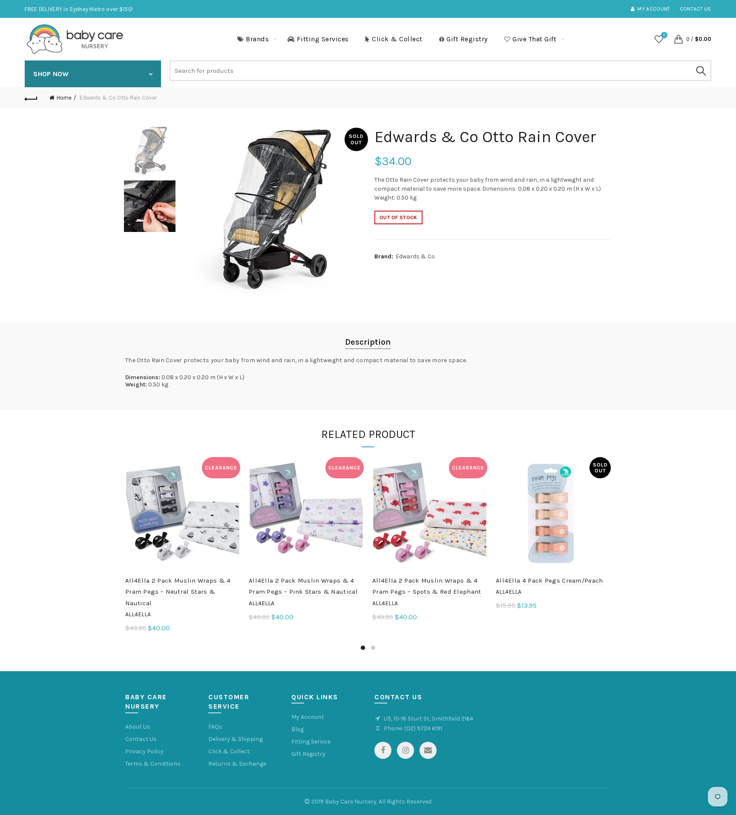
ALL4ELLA (138, 614)
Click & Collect (397, 39)
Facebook (382, 750)
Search (700, 70)
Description (368, 342)
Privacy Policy (144, 751)
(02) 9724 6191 (423, 728)
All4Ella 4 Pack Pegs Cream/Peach (549, 580)
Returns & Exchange (237, 763)
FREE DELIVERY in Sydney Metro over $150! (79, 9)
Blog (297, 729)
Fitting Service (311, 741)
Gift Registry (467, 39)
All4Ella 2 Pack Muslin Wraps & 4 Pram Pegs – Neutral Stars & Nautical (178, 592)
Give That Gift (534, 39)
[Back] (31, 97)
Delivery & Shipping (235, 739)
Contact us (695, 9)
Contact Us (141, 739)
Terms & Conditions (153, 763)
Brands (257, 39)
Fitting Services (323, 39)
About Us (137, 726)
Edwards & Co (415, 256)
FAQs (215, 726)
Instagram (405, 750)
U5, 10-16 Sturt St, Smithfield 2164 (428, 718)
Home (64, 97)
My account (653, 9)
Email (428, 750)
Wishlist (664, 35)
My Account (307, 717)
